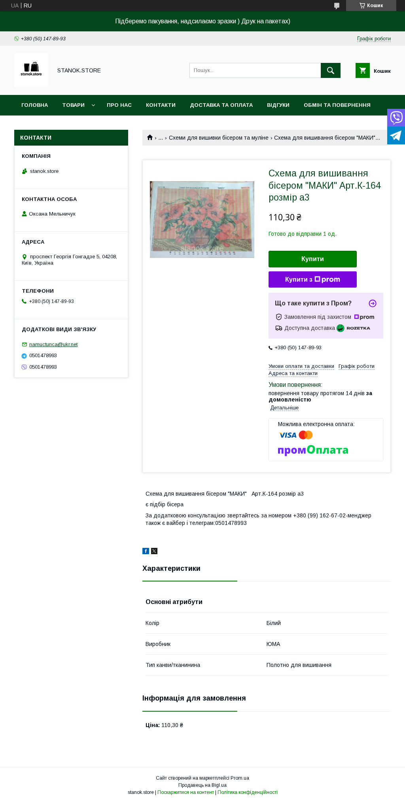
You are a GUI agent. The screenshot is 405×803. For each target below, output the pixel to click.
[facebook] (145, 552)
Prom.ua (240, 778)
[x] (154, 552)
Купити (312, 259)
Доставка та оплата (221, 105)
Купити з (298, 279)
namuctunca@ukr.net (53, 344)
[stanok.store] (31, 84)
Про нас (119, 105)
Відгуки (278, 105)
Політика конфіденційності (248, 792)
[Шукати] (331, 70)
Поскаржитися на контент (185, 792)
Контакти (161, 105)
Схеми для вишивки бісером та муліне (219, 137)
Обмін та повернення (337, 105)
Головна (34, 105)
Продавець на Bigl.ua (202, 785)
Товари (73, 105)
